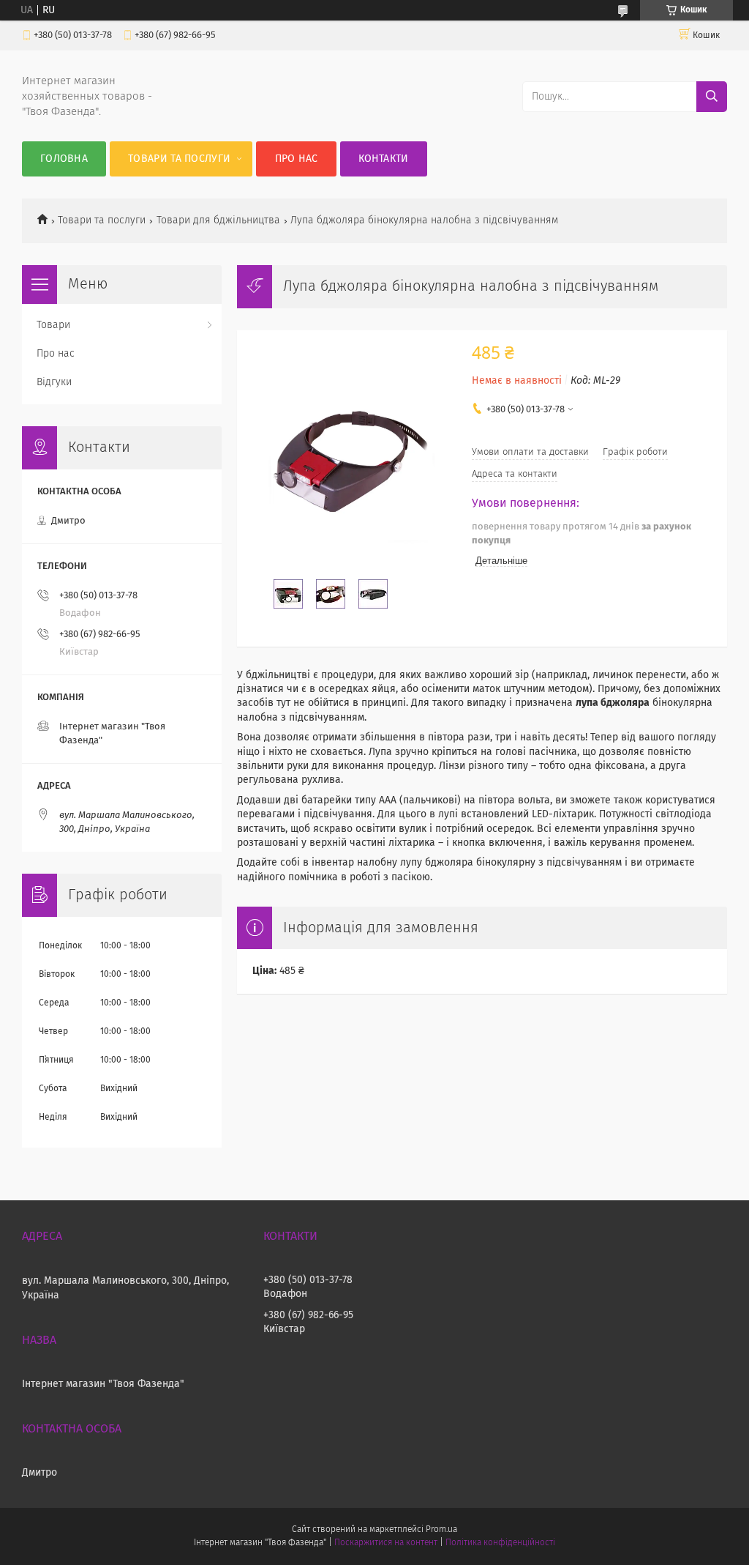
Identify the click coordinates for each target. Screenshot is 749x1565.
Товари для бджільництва (218, 220)
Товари (53, 325)
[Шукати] (711, 96)
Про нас (296, 159)
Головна (64, 159)
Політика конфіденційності (500, 1543)
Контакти (383, 159)
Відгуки (54, 382)
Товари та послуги (179, 159)
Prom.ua (441, 1529)
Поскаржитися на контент (385, 1543)
